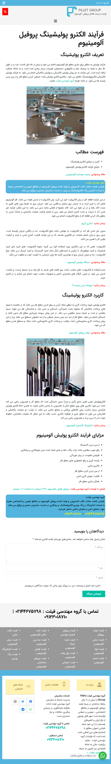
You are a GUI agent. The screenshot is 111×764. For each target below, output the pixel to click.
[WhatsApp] (30, 709)
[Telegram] (22, 709)
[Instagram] (15, 701)
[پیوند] (86, 11)
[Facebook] (30, 701)
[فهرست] (55, 21)
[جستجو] (5, 11)
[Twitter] (22, 701)
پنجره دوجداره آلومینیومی (78, 174)
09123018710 (73, 514)
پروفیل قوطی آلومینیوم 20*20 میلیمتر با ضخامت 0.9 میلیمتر (41, 489)
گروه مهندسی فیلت (65, 81)
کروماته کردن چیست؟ (82, 285)
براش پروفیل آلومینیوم (79, 333)
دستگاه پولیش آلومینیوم (78, 262)
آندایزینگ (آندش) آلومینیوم (80, 425)
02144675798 (94, 514)
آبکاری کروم (87, 223)
